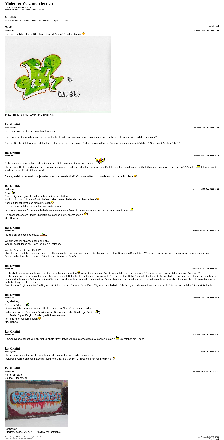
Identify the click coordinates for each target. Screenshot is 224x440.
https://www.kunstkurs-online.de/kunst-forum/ (24, 10)
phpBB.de (28, 438)
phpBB (15, 437)
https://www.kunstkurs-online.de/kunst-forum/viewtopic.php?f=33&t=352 (36, 20)
